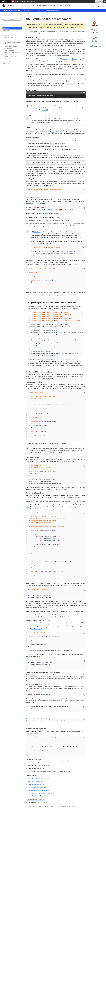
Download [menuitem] (68, 6)
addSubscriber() (72, 585)
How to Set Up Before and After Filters (38, 790)
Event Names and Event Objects (37, 153)
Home (4, 14)
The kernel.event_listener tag (35, 800)
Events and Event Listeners (61, 120)
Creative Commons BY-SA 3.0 (63, 806)
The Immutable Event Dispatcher (37, 768)
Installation (7, 30)
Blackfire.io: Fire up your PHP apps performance (25, 1)
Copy (84, 92)
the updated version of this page (39, 27)
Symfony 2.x (60, 24)
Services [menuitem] (52, 6)
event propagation (66, 157)
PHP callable (37, 232)
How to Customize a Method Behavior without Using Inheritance (46, 796)
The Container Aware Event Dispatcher (38, 765)
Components (22, 14)
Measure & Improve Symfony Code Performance (94, 30)
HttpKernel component (63, 771)
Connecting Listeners (10, 40)
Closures (37, 243)
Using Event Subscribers (11, 46)
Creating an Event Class (34, 382)
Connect (99, 1)
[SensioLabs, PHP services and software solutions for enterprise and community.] (100, 6)
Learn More (7, 63)
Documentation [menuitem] (42, 6)
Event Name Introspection (12, 58)
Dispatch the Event (32, 457)
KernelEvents (55, 452)
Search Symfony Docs (10, 19)
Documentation (12, 14)
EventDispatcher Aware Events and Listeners (13, 53)
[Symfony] (14, 6)
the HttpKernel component (50, 64)
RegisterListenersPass (53, 308)
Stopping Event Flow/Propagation (9, 49)
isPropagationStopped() (69, 654)
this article (45, 110)
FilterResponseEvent (51, 173)
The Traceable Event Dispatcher (36, 771)
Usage (6, 33)
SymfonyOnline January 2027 (11, 10)
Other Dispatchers (9, 61)
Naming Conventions (33, 137)
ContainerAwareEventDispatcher (53, 306)
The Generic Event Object (42, 162)
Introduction (7, 28)
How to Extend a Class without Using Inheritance (41, 793)
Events (7, 35)
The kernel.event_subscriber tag (36, 802)
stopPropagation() (36, 629)
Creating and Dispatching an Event (12, 43)
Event (52, 132)
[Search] (104, 1)
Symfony (4, 1)
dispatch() (32, 459)
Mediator (64, 59)
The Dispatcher (9, 37)
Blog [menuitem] (60, 6)
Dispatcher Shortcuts (10, 56)
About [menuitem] (32, 6)
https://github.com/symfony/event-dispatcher (59, 101)
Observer (74, 59)
